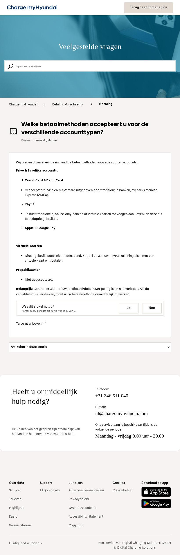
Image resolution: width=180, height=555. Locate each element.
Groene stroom (20, 525)
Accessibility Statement (86, 516)
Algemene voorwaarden (86, 490)
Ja (129, 308)
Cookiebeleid (122, 490)
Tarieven (15, 499)
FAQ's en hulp (50, 490)
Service (14, 490)
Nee (152, 308)
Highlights (16, 507)
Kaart (13, 516)
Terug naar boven (29, 323)
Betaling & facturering (68, 104)
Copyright (76, 525)
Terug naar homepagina (148, 7)
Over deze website (82, 507)
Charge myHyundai (23, 104)
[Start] (32, 8)
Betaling (106, 104)
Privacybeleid (79, 499)
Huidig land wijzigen (24, 543)
